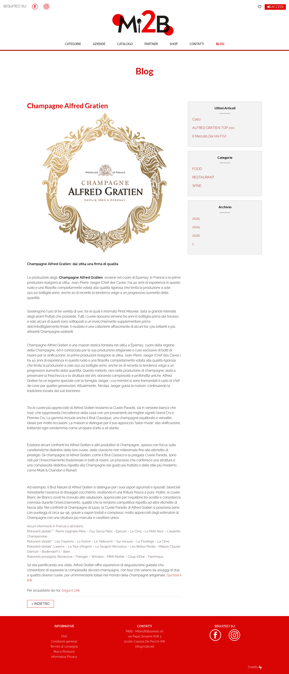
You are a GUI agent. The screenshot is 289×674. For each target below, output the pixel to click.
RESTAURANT (203, 177)
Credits (253, 667)
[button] (35, 6)
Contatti (197, 44)
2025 (196, 218)
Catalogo (125, 44)
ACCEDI (276, 7)
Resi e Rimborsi (64, 651)
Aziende (99, 44)
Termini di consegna (64, 646)
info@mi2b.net (144, 646)
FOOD (197, 169)
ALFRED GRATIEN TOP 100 (213, 128)
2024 (196, 227)
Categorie (73, 44)
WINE (196, 186)
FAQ (64, 636)
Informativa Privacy (64, 656)
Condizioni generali (64, 641)
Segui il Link (71, 590)
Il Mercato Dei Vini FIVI (209, 136)
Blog (220, 44)
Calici (196, 119)
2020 (196, 235)
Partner (151, 44)
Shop (174, 44)
